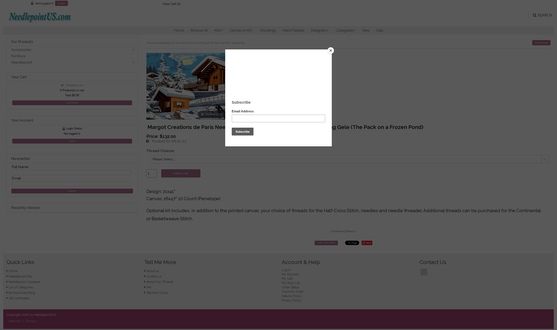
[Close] (330, 50)
